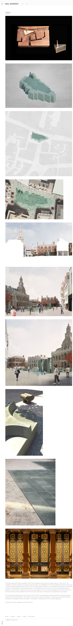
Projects (12, 616)
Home (6, 616)
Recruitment (31, 616)
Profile (24, 616)
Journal (19, 616)
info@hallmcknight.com (11, 619)
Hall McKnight (11, 3)
